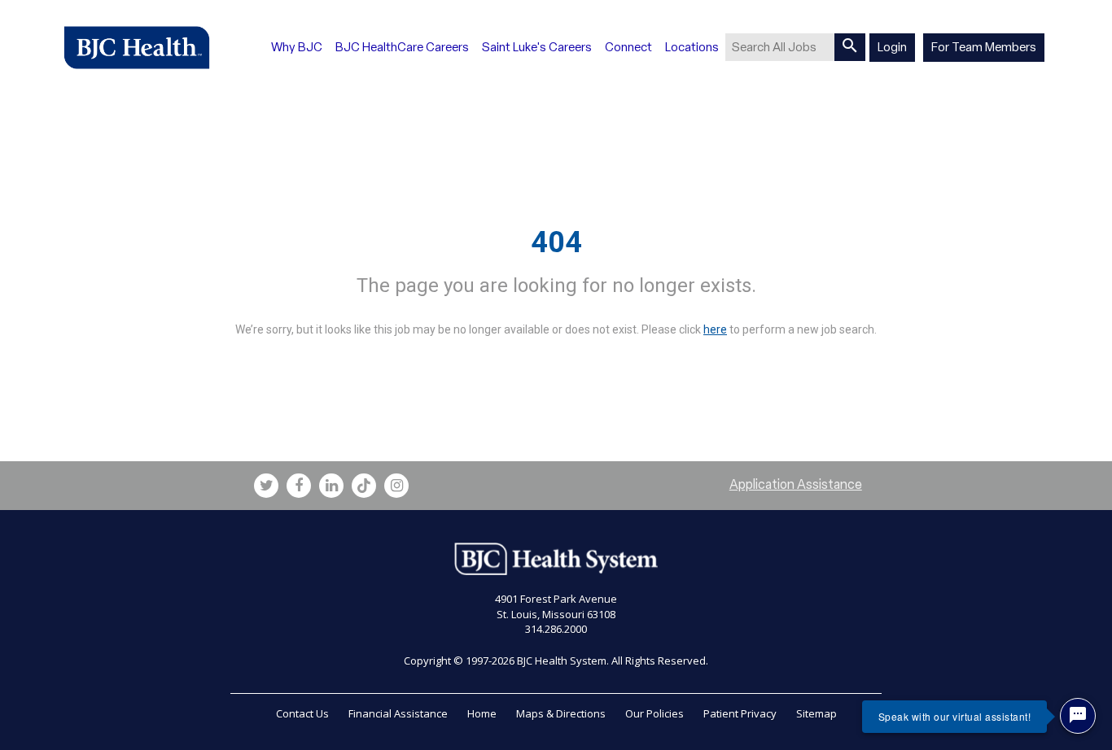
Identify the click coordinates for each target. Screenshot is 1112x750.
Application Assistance (795, 484)
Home (482, 713)
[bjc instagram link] (396, 485)
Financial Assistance (398, 713)
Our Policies (654, 713)
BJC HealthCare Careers (402, 47)
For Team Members (983, 47)
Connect (628, 47)
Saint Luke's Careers (537, 47)
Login (892, 47)
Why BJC (296, 47)
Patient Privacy (740, 713)
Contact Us (302, 713)
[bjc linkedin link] (331, 485)
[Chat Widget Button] (1078, 716)
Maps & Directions (561, 713)
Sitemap (816, 713)
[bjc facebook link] (299, 485)
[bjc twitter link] (266, 485)
